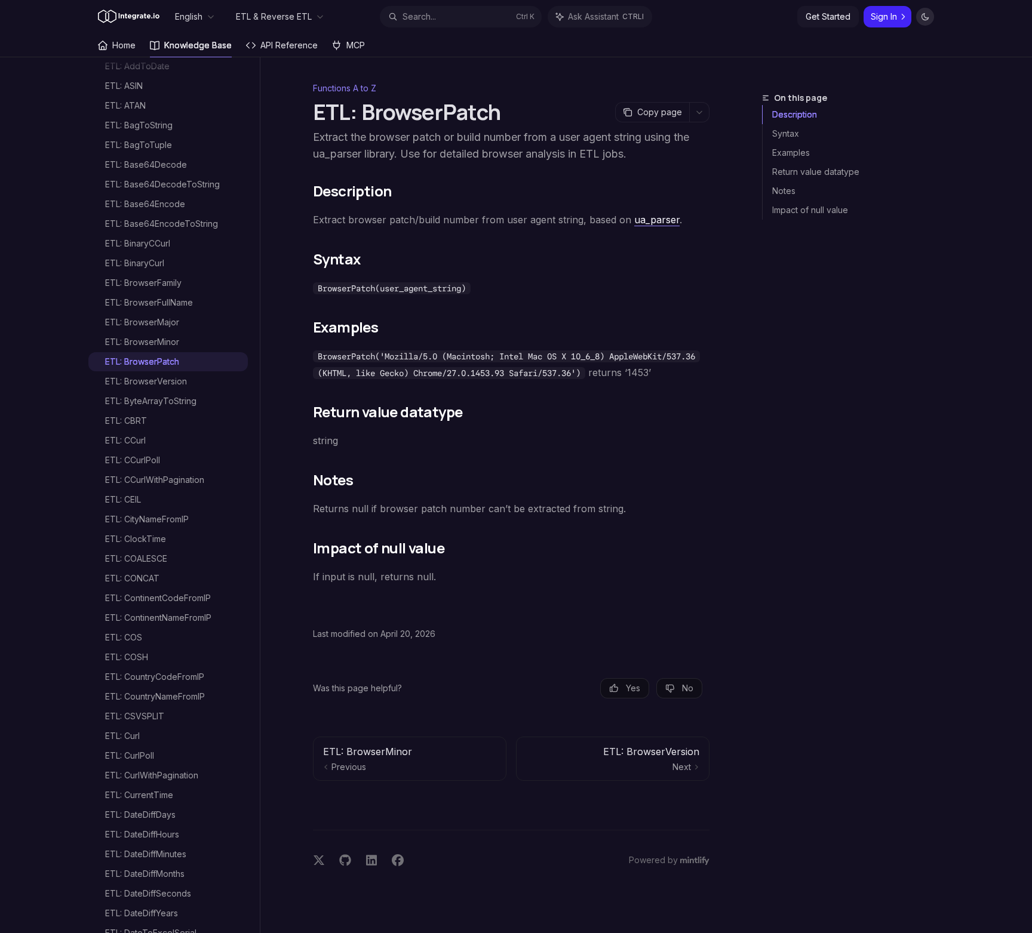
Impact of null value (810, 210)
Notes (784, 191)
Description (794, 114)
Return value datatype (815, 172)
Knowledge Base (198, 45)
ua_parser (657, 220)
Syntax (785, 133)
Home (124, 45)
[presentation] (174, 495)
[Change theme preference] (925, 17)
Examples (791, 152)
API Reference (289, 45)
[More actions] (699, 112)
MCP (355, 45)
